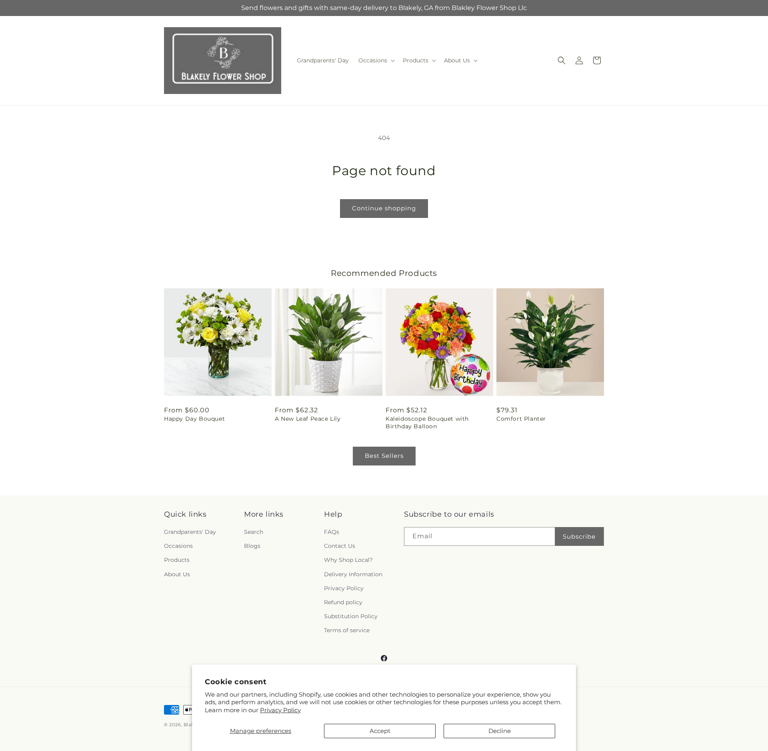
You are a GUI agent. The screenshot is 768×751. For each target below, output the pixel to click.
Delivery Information (353, 574)
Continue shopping (384, 208)
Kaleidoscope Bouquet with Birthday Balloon (427, 422)
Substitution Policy (351, 616)
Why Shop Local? (348, 559)
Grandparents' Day (190, 531)
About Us (177, 574)
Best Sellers (384, 455)
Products (177, 559)
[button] (376, 60)
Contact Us (339, 545)
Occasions (178, 545)
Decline (499, 731)
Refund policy (343, 602)
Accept (380, 731)
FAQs (331, 531)
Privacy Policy (280, 710)
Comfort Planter (521, 418)
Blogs (252, 545)
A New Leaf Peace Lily (308, 418)
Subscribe (579, 536)
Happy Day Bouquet (194, 418)
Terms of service (347, 630)
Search (253, 531)
